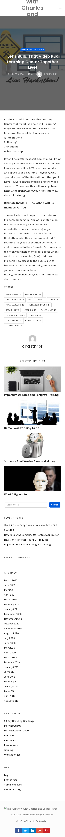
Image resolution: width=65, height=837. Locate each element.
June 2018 (9, 676)
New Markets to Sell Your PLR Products (26, 539)
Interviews (10, 735)
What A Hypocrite (15, 494)
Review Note (11, 745)
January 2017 (11, 686)
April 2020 (10, 652)
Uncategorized (12, 754)
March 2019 (10, 657)
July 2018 (9, 671)
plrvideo (40, 300)
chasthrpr (32, 346)
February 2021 (12, 604)
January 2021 (11, 609)
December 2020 (13, 614)
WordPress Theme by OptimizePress (32, 821)
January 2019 (11, 667)
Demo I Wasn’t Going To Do (21, 428)
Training (8, 750)
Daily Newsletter (13, 725)
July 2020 (9, 638)
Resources (10, 740)
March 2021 (10, 599)
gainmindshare (13, 294)
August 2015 (11, 700)
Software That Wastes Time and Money (29, 461)
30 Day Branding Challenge (19, 721)
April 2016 (9, 696)
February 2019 (12, 662)
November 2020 (13, 619)
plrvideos (54, 300)
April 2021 (9, 594)
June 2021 (9, 585)
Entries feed (11, 780)
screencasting (48, 310)
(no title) (9, 530)
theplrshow (36, 315)
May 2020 (9, 647)
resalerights (12, 310)
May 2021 (9, 590)
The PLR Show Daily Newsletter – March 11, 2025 (30, 525)
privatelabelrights (15, 305)
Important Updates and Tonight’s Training (31, 395)
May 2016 (9, 691)
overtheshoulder (15, 300)
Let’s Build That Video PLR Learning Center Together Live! (32, 62)
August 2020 (11, 633)
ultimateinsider (33, 320)
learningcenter (33, 294)
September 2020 (13, 628)
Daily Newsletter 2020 (32, 50)
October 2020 (11, 623)
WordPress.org (12, 789)
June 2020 (10, 643)
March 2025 (11, 580)
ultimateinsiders (14, 326)
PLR (29, 300)
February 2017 (12, 681)
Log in (7, 775)
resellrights (30, 310)
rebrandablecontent (39, 305)
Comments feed (13, 784)
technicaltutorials (15, 315)
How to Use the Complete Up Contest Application (31, 535)
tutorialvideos (13, 320)
